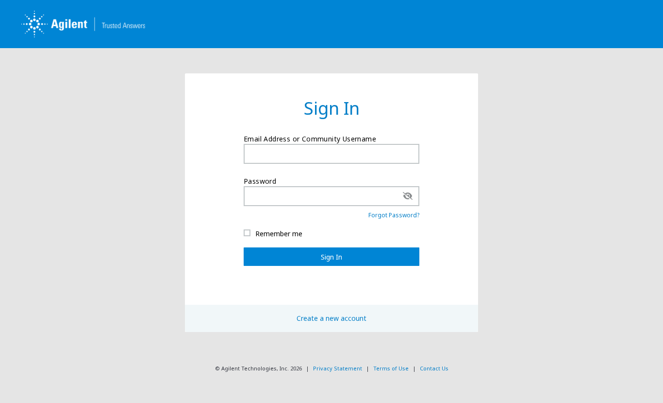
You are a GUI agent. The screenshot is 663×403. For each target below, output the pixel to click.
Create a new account (331, 318)
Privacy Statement (337, 368)
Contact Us (434, 368)
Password (260, 181)
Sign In (331, 257)
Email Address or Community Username (310, 138)
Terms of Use (391, 368)
